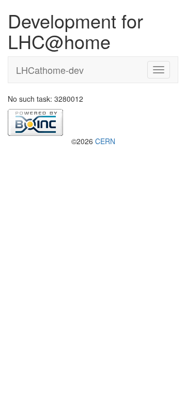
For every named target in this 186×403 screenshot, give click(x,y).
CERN (105, 141)
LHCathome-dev (50, 69)
